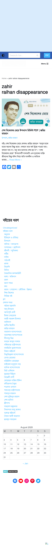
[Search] (37, 55)
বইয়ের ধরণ (7, 231)
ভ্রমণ (6, 279)
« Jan (25, 463)
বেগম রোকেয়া (9, 357)
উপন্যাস (4, 138)
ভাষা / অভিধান (10, 276)
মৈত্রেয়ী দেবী (9, 377)
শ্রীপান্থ (7, 403)
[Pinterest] (32, 481)
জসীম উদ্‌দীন (9, 325)
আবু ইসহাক (9, 309)
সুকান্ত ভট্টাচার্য (9, 412)
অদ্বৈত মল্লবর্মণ (10, 305)
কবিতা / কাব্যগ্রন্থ (11, 244)
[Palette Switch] (3, 55)
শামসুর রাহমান (10, 393)
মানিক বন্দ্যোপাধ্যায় (12, 367)
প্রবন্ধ (6, 263)
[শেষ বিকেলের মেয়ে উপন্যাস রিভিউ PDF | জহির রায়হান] (26, 112)
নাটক (6, 257)
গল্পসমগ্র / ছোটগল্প (12, 247)
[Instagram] (26, 481)
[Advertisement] (26, 26)
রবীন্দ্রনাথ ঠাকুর (10, 383)
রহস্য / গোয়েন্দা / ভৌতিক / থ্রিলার (18, 289)
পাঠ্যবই (7, 260)
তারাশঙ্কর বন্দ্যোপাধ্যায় (13, 335)
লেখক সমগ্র (7, 302)
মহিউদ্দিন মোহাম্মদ (11, 361)
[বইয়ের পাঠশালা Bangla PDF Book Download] (14, 64)
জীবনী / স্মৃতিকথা (11, 250)
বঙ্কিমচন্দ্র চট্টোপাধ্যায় (12, 344)
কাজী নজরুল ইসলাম (12, 318)
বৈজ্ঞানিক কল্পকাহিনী (12, 273)
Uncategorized (10, 227)
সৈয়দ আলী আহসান (12, 416)
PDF (47, 55)
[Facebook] (15, 481)
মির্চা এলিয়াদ (9, 370)
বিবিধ (6, 270)
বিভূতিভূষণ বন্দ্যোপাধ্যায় (14, 354)
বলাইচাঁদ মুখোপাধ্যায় (12, 348)
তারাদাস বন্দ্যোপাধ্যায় (13, 331)
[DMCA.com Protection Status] (10, 472)
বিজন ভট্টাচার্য (9, 351)
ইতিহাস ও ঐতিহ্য (11, 237)
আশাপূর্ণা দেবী (9, 312)
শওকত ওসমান (10, 387)
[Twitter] (38, 481)
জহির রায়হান (13, 138)
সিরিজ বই (8, 296)
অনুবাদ (7, 234)
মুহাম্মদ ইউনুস (9, 374)
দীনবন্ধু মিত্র (8, 338)
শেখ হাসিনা (8, 399)
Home (4, 78)
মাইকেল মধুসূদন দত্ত (12, 364)
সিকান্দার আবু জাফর (12, 409)
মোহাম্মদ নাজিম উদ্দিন (13, 380)
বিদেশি (7, 266)
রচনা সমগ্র (8, 283)
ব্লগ (4, 299)
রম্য (5, 286)
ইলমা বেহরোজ (10, 315)
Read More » (15, 159)
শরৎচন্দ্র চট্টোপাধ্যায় (12, 390)
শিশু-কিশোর (9, 292)
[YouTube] (21, 481)
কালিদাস (7, 322)
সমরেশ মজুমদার (10, 406)
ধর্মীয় (6, 253)
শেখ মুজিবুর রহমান (11, 396)
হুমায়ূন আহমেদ (10, 419)
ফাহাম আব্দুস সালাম (12, 341)
